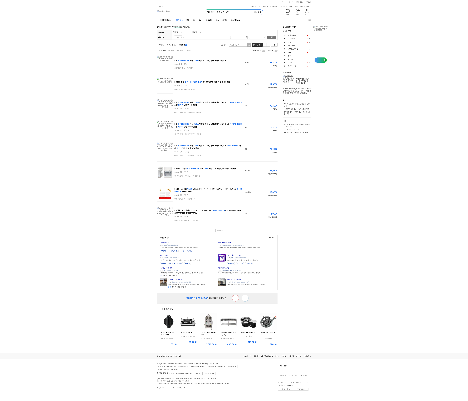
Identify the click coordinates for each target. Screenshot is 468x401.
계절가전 (195, 32)
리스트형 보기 (265, 44)
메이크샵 (308, 2)
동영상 (225, 20)
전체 (161, 45)
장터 (194, 20)
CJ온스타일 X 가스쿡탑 (234, 255)
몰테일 (291, 2)
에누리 (284, 2)
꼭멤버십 (189, 251)
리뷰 (217, 20)
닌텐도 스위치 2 (293, 49)
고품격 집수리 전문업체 (234, 279)
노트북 (290, 63)
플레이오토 (299, 2)
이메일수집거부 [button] (286, 389)
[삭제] (255, 12)
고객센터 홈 (283, 375)
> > (187, 112)
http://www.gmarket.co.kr (171, 245)
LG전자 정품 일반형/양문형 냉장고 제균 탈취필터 (202, 82)
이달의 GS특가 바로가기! (168, 275)
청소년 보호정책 (280, 356)
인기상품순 (162, 51)
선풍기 (290, 56)
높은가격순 (180, 51)
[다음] (310, 31)
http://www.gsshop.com (171, 270)
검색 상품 (183, 45)
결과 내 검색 (256, 45)
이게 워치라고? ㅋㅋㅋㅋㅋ (292, 130)
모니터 (290, 52)
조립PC (259, 6)
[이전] (307, 31)
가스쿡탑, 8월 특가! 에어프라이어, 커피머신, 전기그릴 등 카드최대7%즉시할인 (181, 273)
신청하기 (270, 238)
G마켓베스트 (164, 251)
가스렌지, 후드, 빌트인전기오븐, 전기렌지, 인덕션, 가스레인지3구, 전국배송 (239, 247)
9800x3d (291, 39)
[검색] (260, 12)
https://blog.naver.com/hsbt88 (181, 282)
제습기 (290, 42)
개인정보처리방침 (267, 356)
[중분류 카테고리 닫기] (179, 32)
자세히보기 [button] (198, 373)
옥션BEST (164, 263)
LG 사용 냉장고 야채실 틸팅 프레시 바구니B (200, 60)
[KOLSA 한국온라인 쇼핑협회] (161, 393)
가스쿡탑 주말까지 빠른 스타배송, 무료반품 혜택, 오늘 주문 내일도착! (179, 247)
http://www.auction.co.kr (171, 258)
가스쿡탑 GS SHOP (166, 268)
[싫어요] (235, 298)
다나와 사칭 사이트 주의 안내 (171, 356)
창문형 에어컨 (292, 66)
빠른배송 (179, 37)
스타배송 (181, 251)
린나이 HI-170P (186, 332)
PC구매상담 (273, 6)
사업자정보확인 (232, 366)
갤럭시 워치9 (292, 35)
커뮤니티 (290, 6)
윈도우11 (290, 59)
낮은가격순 (171, 51)
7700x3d (291, 45)
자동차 (252, 6)
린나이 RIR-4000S (248, 332)
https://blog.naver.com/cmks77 (240, 282)
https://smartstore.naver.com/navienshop (234, 245)
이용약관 (256, 356)
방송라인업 (231, 263)
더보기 (308, 6)
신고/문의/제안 (293, 375)
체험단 (301, 6)
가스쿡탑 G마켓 (164, 242)
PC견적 (265, 6)
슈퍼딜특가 (174, 251)
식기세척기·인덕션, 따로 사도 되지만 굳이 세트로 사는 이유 (302, 81)
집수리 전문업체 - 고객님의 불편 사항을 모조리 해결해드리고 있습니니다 (247, 284)
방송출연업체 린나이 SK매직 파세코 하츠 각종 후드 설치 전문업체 (186, 284)
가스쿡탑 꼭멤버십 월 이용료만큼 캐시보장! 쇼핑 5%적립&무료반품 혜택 (180, 260)
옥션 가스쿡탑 (164, 255)
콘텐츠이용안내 (209, 373)
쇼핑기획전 (282, 6)
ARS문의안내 (301, 389)
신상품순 (188, 51)
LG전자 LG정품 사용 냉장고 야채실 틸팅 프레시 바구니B (205, 168)
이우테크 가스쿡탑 (223, 268)
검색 (271, 37)
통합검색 (179, 20)
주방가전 (175, 32)
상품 (188, 20)
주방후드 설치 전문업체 (175, 279)
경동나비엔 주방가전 (224, 242)
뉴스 (201, 20)
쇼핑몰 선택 (223, 45)
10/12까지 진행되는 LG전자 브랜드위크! (296, 109)
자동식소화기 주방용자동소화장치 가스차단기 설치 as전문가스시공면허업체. (239, 273)
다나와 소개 (247, 356)
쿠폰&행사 (249, 263)
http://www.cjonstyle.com (238, 258)
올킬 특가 (172, 263)
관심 (187, 64)
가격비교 (171, 45)
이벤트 (296, 6)
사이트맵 (291, 356)
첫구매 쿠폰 (240, 263)
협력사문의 (307, 356)
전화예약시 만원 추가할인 (177, 287)
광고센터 (299, 356)
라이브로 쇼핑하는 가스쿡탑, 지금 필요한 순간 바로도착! (242, 260)
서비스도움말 (303, 375)
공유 (309, 20)
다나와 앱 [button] (161, 6)
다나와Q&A (235, 20)
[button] (288, 12)
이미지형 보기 (268, 44)
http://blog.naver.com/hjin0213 (231, 270)
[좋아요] (245, 298)
